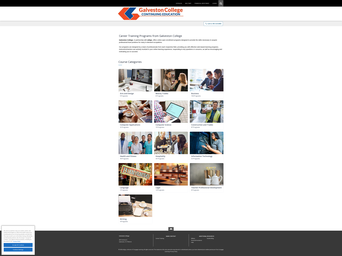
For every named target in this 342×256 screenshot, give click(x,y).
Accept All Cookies (18, 245)
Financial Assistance (196, 240)
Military (193, 238)
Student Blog (210, 238)
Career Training (160, 238)
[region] (18, 240)
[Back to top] (171, 237)
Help (192, 242)
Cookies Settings (18, 249)
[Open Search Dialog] (220, 3)
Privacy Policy (173, 251)
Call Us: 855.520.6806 (213, 24)
